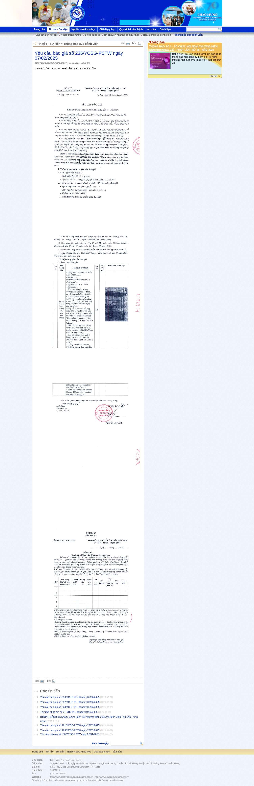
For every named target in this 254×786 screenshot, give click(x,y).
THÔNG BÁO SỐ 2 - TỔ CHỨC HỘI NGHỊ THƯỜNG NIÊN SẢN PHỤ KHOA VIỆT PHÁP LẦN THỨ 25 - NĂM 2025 (183, 48)
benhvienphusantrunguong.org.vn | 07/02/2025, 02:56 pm (62, 63)
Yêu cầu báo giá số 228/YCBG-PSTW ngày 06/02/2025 (70, 707)
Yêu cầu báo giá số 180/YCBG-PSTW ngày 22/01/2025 (69, 734)
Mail (123, 43)
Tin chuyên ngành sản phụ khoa (121, 35)
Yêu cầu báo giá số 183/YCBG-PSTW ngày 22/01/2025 (70, 730)
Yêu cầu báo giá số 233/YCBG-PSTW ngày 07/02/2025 (70, 697)
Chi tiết (213, 76)
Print (134, 43)
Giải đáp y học (107, 29)
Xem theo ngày (100, 743)
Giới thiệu (165, 29)
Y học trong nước (71, 35)
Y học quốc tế (92, 35)
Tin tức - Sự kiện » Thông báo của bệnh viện (67, 43)
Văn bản (151, 29)
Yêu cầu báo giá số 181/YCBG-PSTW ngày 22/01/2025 (70, 725)
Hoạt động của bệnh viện (157, 35)
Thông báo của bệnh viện (189, 35)
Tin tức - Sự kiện (58, 29)
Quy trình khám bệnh (131, 29)
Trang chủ (39, 29)
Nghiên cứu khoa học (83, 29)
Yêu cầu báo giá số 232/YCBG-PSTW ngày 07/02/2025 (70, 702)
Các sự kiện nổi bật (46, 35)
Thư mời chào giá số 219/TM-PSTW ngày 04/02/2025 (69, 712)
